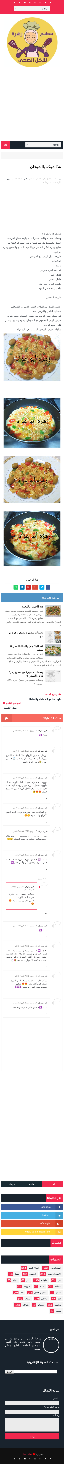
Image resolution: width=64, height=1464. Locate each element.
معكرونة (57, 1305)
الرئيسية (56, 182)
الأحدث (52, 1184)
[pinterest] (14, 2)
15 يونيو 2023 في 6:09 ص (25, 777)
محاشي (44, 1299)
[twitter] (50, 2)
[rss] (30, 2)
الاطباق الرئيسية (54, 1274)
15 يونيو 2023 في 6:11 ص (25, 808)
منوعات (47, 182)
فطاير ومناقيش (40, 1292)
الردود (41, 878)
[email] (24, 2)
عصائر (58, 1292)
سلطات (58, 1286)
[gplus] (40, 2)
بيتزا (59, 1280)
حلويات (44, 1280)
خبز (27, 1280)
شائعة (32, 1184)
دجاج (15, 1280)
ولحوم (58, 1311)
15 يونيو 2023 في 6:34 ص (25, 831)
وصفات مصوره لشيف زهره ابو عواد (26, 634)
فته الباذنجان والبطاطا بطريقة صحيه (26, 648)
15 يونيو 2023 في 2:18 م (26, 855)
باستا (17, 1274)
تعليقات (11, 1184)
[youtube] (19, 2)
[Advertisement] (32, 105)
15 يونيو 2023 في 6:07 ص (25, 751)
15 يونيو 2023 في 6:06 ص (25, 730)
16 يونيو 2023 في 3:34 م (26, 946)
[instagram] (35, 2)
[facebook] (45, 2)
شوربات (27, 1286)
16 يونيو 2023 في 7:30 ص (25, 925)
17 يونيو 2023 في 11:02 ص (24, 1003)
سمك (42, 1286)
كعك (22, 1292)
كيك (59, 1299)
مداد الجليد (26, 1454)
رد (46, 741)
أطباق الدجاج (55, 1268)
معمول (41, 1305)
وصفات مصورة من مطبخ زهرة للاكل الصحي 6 (26, 673)
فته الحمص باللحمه (32, 606)
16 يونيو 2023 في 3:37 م (26, 976)
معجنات (28, 1299)
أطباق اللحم (34, 1268)
